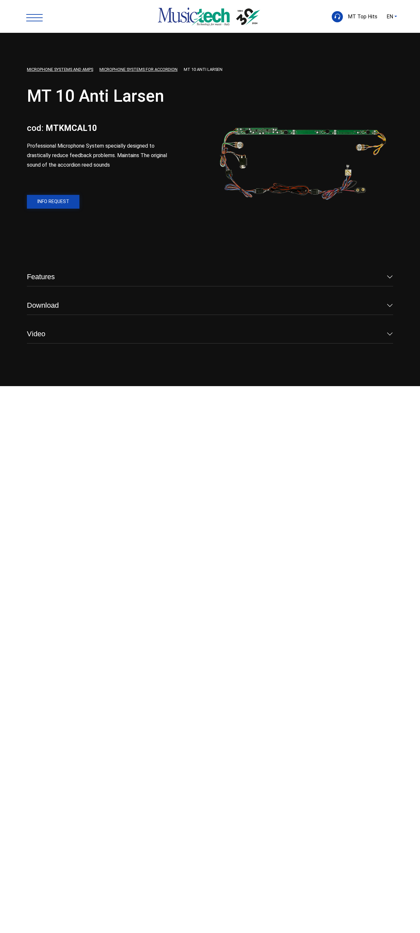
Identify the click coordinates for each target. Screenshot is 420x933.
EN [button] (390, 16)
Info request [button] (53, 201)
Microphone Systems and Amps (60, 69)
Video (36, 334)
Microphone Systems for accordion (138, 69)
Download (43, 305)
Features (41, 277)
